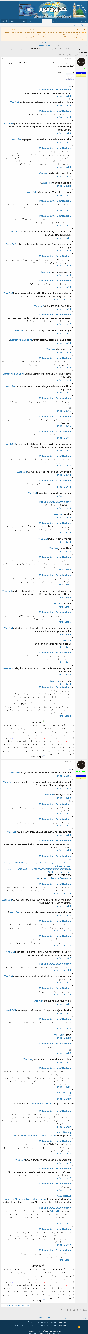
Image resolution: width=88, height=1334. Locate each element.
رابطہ (37, 1325)
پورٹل (57, 21)
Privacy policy (15, 1325)
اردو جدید (23, 1322)
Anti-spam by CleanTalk (49, 1322)
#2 (2, 761)
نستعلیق (34, 1322)
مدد (8, 1325)
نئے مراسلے (82, 25)
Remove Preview (59, 878)
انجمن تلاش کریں (71, 25)
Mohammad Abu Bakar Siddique (55, 856)
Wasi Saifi (14, 102)
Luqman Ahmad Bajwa (21, 339)
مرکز (65, 21)
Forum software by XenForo (44, 1331)
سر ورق (84, 1327)
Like (66, 95)
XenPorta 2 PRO (34, 1333)
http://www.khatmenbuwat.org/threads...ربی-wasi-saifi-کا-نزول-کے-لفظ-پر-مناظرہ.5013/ (37, 870)
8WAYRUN (55, 1333)
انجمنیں (47, 21)
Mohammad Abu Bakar (40, 1103)
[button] (77, 21)
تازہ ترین (36, 21)
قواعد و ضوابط (27, 1325)
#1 (2, 59)
